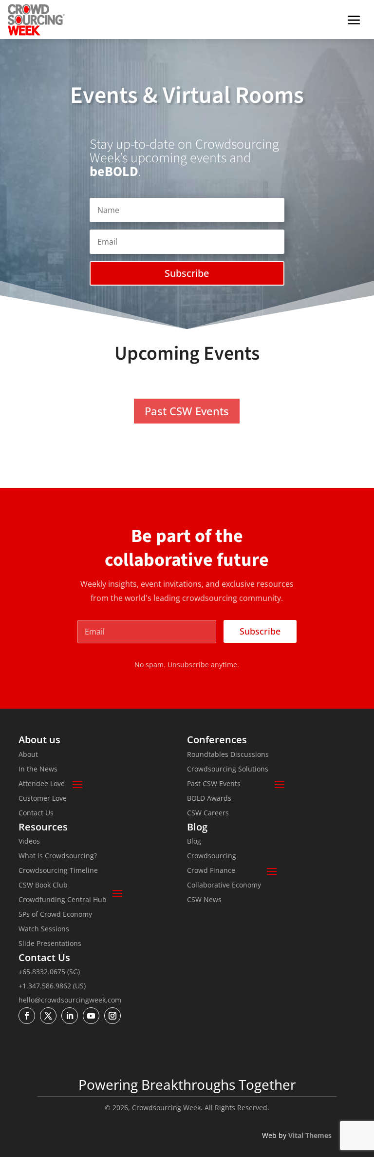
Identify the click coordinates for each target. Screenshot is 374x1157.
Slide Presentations (50, 944)
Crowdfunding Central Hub (63, 900)
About (28, 755)
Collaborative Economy (224, 885)
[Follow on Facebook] (27, 1015)
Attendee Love (42, 784)
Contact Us (36, 813)
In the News (38, 769)
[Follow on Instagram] (112, 1015)
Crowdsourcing (211, 856)
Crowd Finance (211, 871)
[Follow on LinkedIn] (69, 1015)
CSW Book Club (43, 885)
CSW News (204, 900)
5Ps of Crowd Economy (55, 915)
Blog (194, 842)
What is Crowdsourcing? (58, 856)
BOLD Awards (209, 799)
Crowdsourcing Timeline (58, 871)
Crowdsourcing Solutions (227, 769)
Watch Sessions (44, 929)
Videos (29, 842)
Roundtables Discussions (228, 755)
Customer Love (43, 799)
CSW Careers (208, 813)
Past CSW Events (187, 411)
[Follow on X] (48, 1015)
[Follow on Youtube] (91, 1015)
